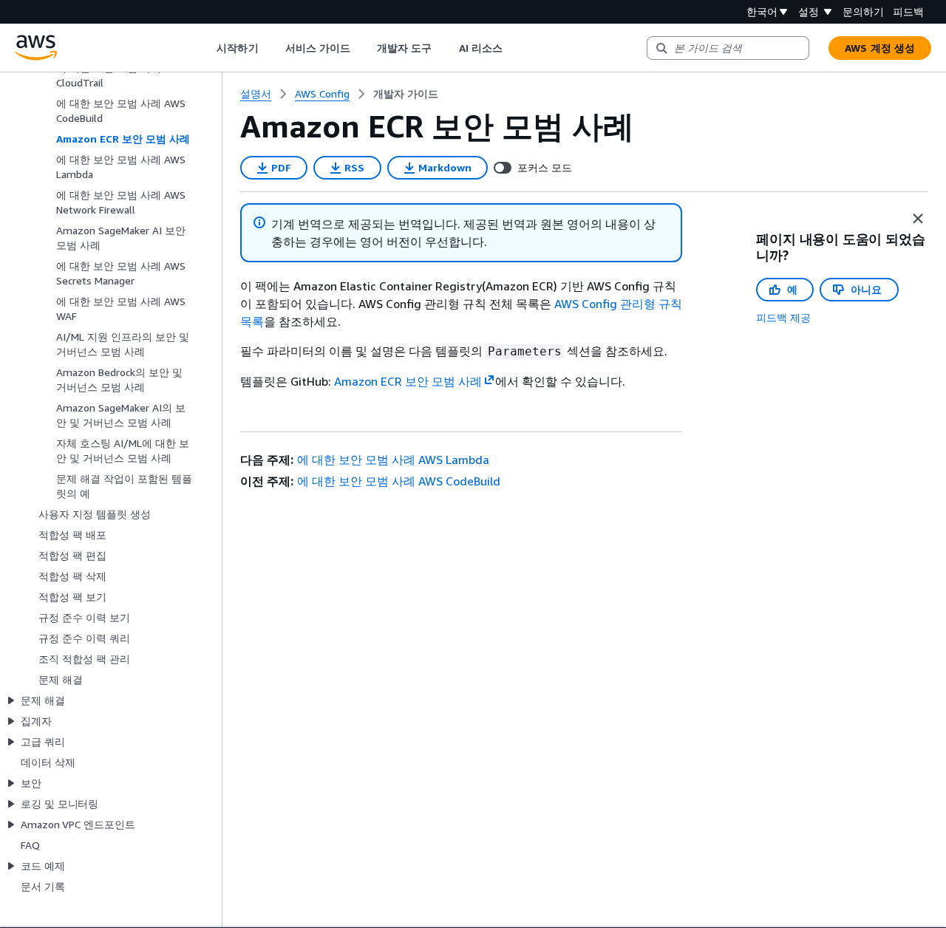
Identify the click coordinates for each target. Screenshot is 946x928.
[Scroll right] (513, 48)
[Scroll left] (206, 48)
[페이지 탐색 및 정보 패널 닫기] (918, 219)
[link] (405, 93)
